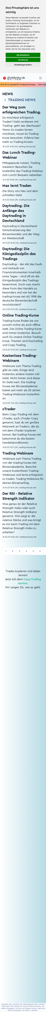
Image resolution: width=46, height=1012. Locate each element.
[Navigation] (40, 78)
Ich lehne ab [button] (23, 60)
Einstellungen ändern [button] (23, 65)
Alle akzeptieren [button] (23, 55)
